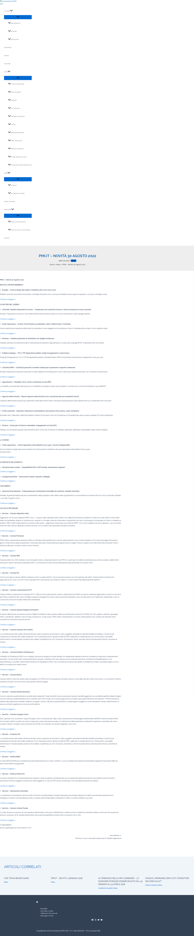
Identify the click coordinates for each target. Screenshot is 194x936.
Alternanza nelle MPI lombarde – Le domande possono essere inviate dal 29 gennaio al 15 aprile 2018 (120, 881)
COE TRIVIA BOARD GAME (16, 878)
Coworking (8, 47)
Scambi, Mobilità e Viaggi (19, 157)
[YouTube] (101, 920)
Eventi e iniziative (16, 140)
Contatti (7, 238)
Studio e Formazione (17, 84)
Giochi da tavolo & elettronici (20, 230)
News (6, 72)
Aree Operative (15, 23)
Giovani (6, 55)
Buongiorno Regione (17, 132)
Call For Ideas (15, 108)
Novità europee (16, 92)
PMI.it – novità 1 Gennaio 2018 (66, 878)
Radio (6, 173)
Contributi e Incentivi (18, 116)
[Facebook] (92, 920)
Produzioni (7, 209)
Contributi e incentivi (105, 888)
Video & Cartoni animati (18, 222)
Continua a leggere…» (8, 299)
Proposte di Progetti (17, 149)
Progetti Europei (9, 201)
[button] (11, 11)
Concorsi (14, 100)
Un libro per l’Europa (18, 193)
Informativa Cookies (46, 911)
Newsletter (15, 39)
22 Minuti (14, 185)
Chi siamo (7, 11)
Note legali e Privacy (47, 916)
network (14, 31)
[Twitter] (98, 920)
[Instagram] (95, 920)
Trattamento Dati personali (48, 913)
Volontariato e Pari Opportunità (21, 165)
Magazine (7, 63)
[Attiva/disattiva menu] (18, 17)
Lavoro (13, 124)
